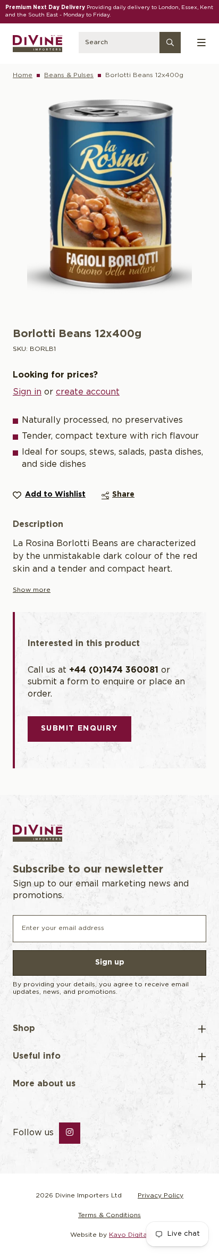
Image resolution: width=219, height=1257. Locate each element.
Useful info (37, 1056)
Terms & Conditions (109, 1215)
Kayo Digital (129, 1235)
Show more (31, 590)
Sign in (27, 392)
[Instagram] (69, 1133)
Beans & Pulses (69, 75)
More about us (44, 1084)
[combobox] (129, 43)
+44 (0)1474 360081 (113, 670)
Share (123, 494)
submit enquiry (79, 728)
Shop (24, 1029)
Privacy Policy (160, 1196)
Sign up (109, 962)
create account (88, 392)
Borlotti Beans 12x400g (144, 75)
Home (22, 75)
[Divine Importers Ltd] (37, 43)
